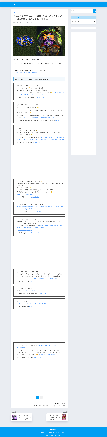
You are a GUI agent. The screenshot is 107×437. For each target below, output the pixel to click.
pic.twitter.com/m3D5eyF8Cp (40, 303)
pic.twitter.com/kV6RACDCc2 (25, 194)
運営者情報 (51, 432)
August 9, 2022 (37, 142)
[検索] (94, 11)
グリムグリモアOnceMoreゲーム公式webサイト (26, 72)
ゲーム (63, 403)
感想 (60, 406)
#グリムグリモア (22, 139)
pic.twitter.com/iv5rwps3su (56, 139)
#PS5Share (30, 139)
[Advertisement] (39, 162)
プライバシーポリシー (61, 432)
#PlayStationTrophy (44, 137)
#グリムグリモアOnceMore (30, 117)
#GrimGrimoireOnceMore (57, 137)
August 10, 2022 (37, 211)
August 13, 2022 (33, 281)
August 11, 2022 (41, 97)
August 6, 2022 (35, 197)
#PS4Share (55, 92)
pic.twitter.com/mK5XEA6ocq (47, 354)
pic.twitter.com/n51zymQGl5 (36, 94)
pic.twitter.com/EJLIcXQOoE (49, 278)
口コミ (56, 406)
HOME (54, 429)
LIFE (13, 4)
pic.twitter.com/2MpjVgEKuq (46, 117)
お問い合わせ (44, 432)
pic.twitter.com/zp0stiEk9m (30, 291)
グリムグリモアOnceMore (46, 406)
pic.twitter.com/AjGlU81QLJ (24, 230)
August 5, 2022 (59, 120)
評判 (64, 406)
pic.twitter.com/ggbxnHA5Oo (25, 209)
